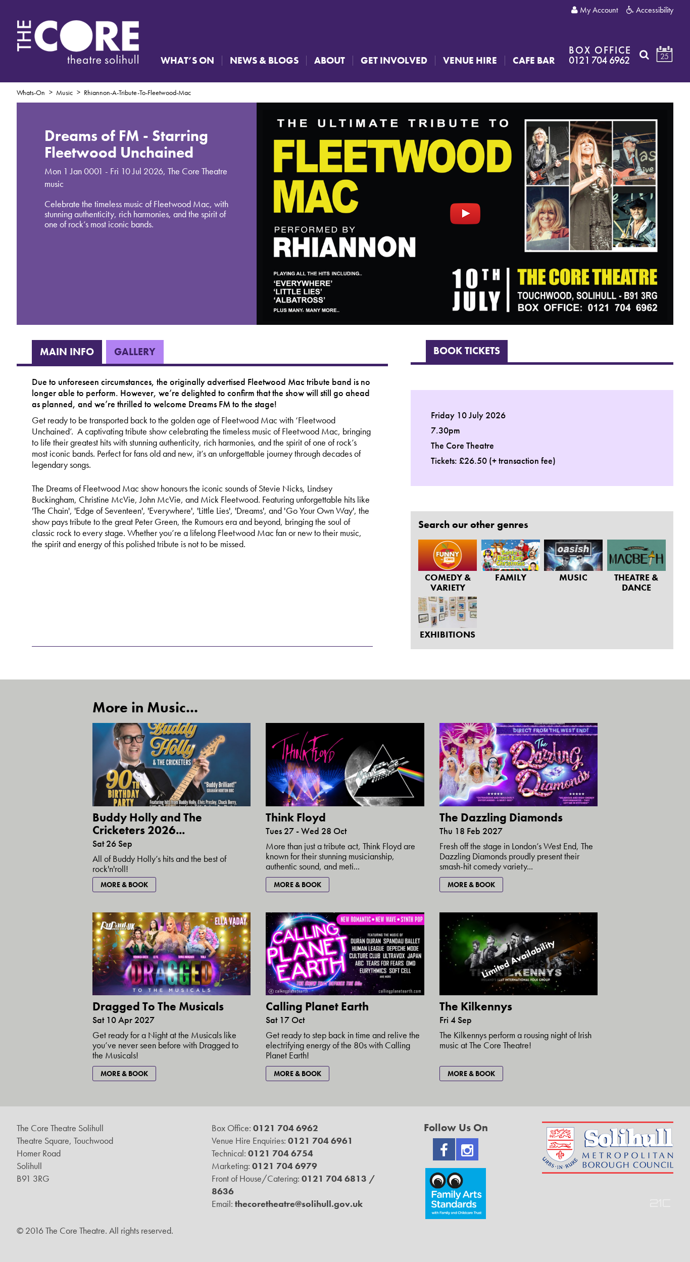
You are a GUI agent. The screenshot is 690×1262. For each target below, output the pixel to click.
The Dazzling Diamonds (501, 817)
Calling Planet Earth (317, 1006)
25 (664, 56)
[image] (465, 213)
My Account (598, 10)
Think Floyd (296, 817)
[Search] (644, 55)
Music (64, 92)
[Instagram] (467, 1149)
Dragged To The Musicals (158, 1006)
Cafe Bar (534, 61)
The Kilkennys (475, 1006)
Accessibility (653, 10)
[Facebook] (444, 1149)
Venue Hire (470, 61)
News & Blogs (264, 61)
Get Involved (394, 61)
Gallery (135, 351)
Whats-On (31, 92)
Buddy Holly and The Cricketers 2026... (147, 824)
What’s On (187, 61)
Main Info (67, 351)
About (329, 61)
